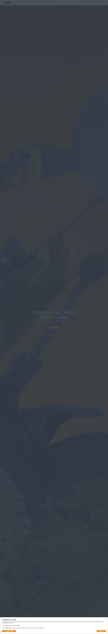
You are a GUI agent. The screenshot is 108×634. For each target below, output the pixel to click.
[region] (54, 625)
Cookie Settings (9, 631)
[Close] (105, 619)
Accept (101, 631)
